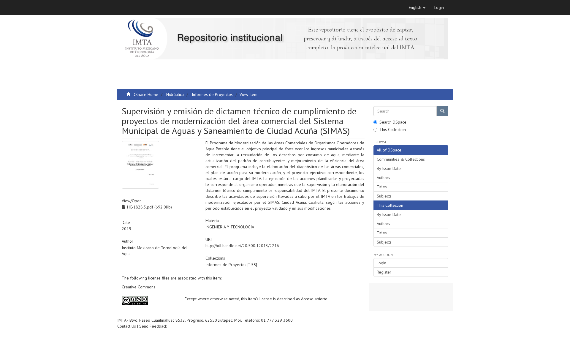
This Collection (392, 129)
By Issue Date (389, 168)
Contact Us (126, 326)
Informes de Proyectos (212, 94)
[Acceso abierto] (149, 300)
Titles (382, 186)
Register (384, 272)
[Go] (442, 111)
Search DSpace (392, 122)
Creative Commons (138, 287)
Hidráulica (175, 94)
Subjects (384, 196)
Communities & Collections (401, 159)
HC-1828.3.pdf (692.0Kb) (149, 207)
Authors (383, 177)
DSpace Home (145, 94)
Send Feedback (153, 326)
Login (381, 263)
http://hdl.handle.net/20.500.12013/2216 (242, 245)
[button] (417, 7)
